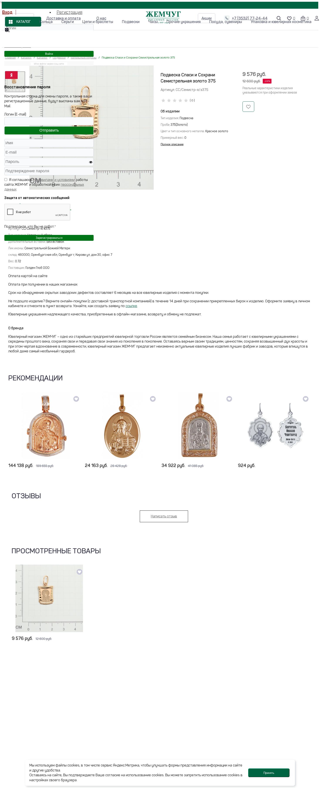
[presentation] (11, 429)
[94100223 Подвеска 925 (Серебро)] (275, 425)
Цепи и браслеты (97, 21)
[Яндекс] (11, 75)
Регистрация (69, 12)
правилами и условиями (55, 180)
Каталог (23, 22)
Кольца (46, 21)
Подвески (131, 21)
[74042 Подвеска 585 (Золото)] (122, 425)
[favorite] (76, 399)
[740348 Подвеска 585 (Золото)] (199, 425)
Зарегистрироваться (49, 237)
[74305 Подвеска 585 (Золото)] (45, 425)
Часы (153, 21)
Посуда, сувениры (225, 21)
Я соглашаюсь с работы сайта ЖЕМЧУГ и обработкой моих (46, 185)
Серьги (67, 21)
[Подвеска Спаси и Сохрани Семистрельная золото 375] (49, 598)
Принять (268, 773)
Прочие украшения (184, 21)
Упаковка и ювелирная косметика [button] (281, 21)
